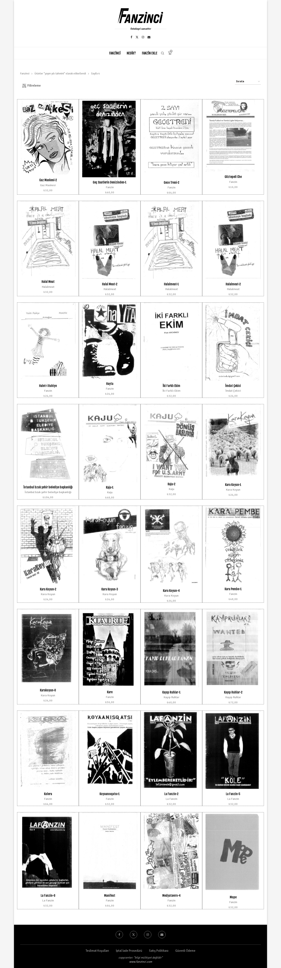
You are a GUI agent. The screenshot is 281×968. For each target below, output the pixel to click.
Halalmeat (48, 287)
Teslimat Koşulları (97, 951)
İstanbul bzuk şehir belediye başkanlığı (48, 487)
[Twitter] (137, 37)
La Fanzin (171, 799)
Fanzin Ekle (149, 53)
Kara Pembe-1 (233, 589)
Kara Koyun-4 (171, 591)
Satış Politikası (158, 951)
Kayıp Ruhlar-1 (171, 692)
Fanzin (110, 187)
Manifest (109, 896)
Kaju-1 (110, 487)
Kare (110, 692)
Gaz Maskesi (48, 185)
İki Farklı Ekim (171, 386)
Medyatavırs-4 (171, 896)
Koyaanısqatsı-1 (110, 794)
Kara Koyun (233, 489)
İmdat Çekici (233, 386)
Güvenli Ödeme (185, 951)
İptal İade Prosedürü (129, 951)
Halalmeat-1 (171, 284)
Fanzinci (24, 73)
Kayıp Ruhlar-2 (233, 692)
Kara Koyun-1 (233, 485)
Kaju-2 (171, 484)
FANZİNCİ (115, 53)
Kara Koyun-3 (109, 589)
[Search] (162, 53)
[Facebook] (131, 37)
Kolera (48, 794)
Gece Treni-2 (171, 182)
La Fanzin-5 (233, 794)
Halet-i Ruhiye (48, 386)
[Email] (148, 37)
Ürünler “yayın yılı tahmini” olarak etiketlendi (60, 73)
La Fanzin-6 (48, 896)
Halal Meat (48, 282)
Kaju (110, 492)
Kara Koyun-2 (48, 589)
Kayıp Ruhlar (171, 697)
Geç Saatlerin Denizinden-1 (110, 182)
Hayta (109, 384)
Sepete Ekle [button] (48, 141)
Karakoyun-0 (48, 690)
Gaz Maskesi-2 (48, 180)
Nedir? (131, 53)
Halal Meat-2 (109, 284)
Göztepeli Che (233, 177)
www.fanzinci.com (140, 961)
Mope (233, 897)
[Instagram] (143, 37)
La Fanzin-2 (171, 794)
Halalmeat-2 (233, 284)
